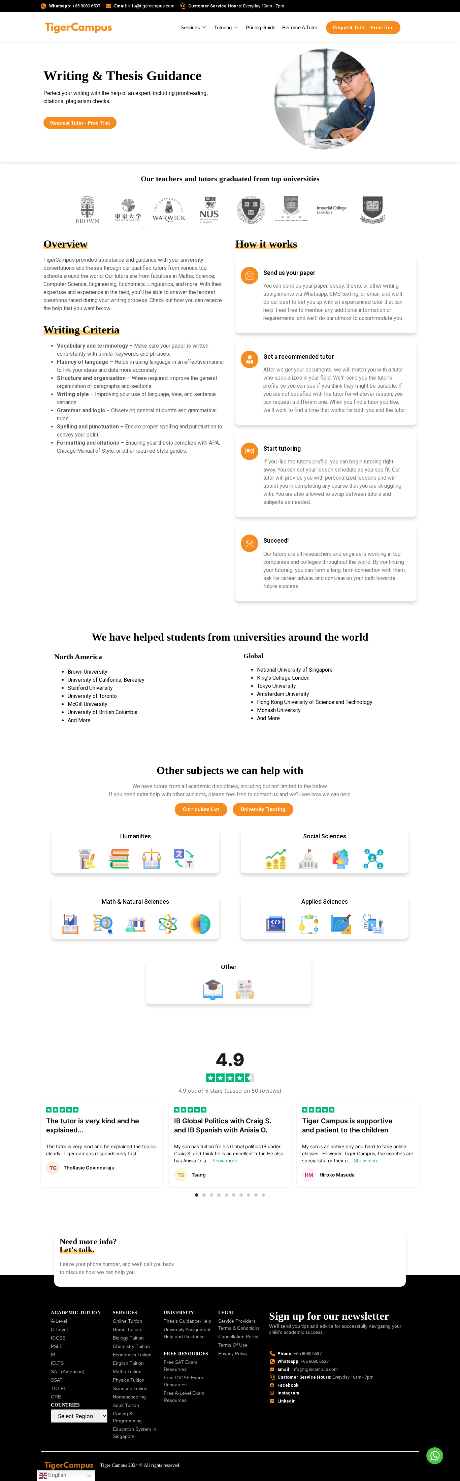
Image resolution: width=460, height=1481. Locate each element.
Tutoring (223, 27)
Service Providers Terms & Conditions (239, 1324)
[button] (196, 1195)
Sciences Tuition (130, 1388)
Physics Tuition (128, 1380)
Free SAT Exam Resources (180, 1365)
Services (190, 27)
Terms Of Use (233, 1345)
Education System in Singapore (134, 1432)
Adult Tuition (126, 1405)
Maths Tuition (127, 1371)
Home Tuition (127, 1329)
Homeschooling (129, 1396)
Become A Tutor (299, 27)
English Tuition (128, 1363)
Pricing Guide (260, 27)
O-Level (59, 1329)
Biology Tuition (128, 1338)
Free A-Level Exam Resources (184, 1396)
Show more (224, 1160)
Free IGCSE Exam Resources (183, 1381)
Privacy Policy (233, 1353)
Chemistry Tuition (131, 1346)
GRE (56, 1396)
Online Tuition (127, 1321)
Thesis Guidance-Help (187, 1321)
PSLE (57, 1346)
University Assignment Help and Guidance (187, 1333)
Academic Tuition (76, 1312)
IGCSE (58, 1338)
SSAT (57, 1380)
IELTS (57, 1363)
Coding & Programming (127, 1417)
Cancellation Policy (238, 1336)
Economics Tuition (132, 1354)
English (56, 1475)
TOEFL (58, 1388)
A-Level (59, 1321)
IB (53, 1354)
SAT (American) (68, 1371)
